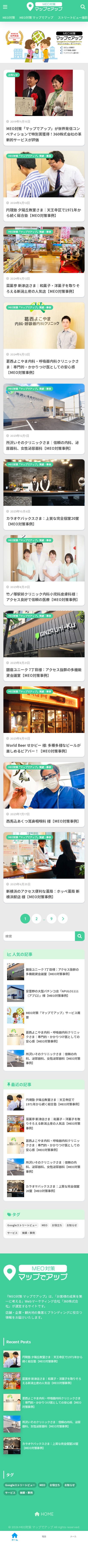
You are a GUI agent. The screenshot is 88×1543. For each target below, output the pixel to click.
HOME (47, 1514)
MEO (44, 1225)
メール (73, 1536)
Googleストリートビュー (22, 1225)
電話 (44, 1536)
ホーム (15, 1539)
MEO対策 (8, 17)
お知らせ (13, 74)
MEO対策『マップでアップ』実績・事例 (29, 155)
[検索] (80, 936)
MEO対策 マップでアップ (36, 17)
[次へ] (63, 919)
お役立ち (57, 1225)
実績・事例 (28, 1233)
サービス (12, 1233)
